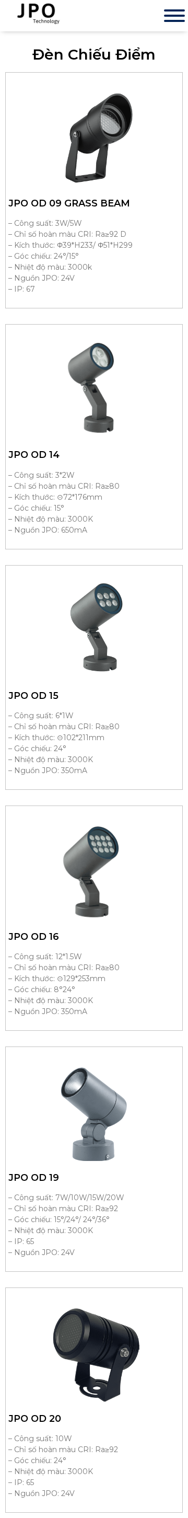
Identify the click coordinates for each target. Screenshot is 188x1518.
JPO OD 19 (33, 1177)
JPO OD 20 (34, 1418)
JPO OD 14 (34, 455)
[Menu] (174, 15)
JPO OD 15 (33, 696)
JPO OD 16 (33, 936)
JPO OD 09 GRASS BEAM (69, 203)
